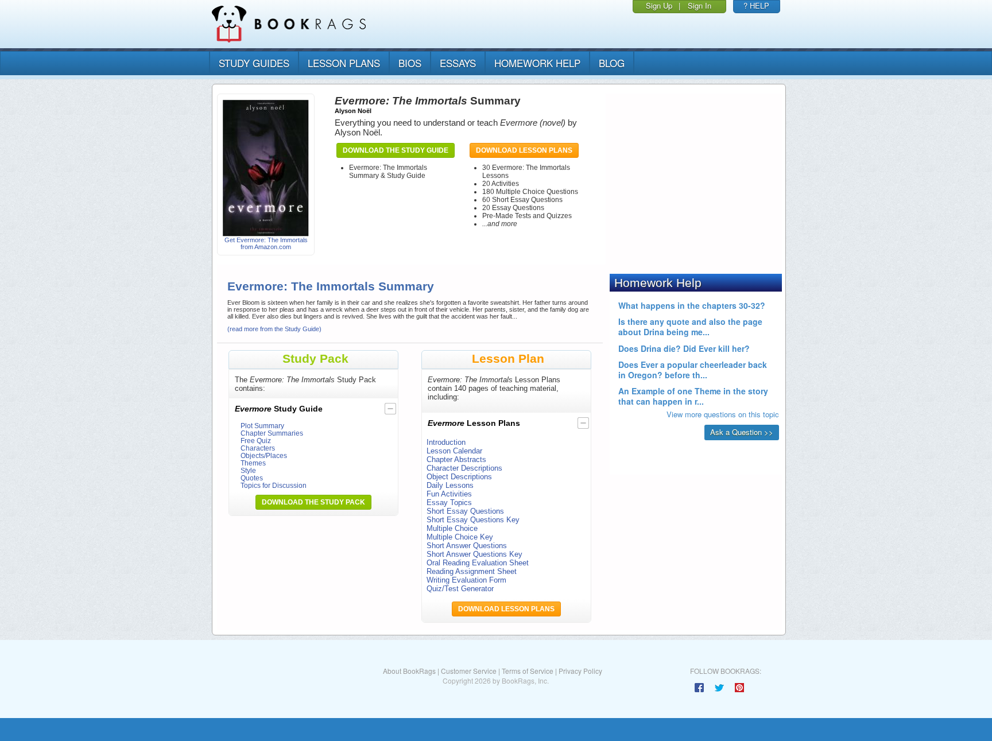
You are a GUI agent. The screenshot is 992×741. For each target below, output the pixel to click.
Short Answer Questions (467, 545)
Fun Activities (449, 494)
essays (458, 63)
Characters (258, 448)
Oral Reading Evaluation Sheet (478, 562)
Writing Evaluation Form (466, 580)
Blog (612, 63)
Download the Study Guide (395, 150)
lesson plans (344, 63)
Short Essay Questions (465, 511)
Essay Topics (449, 502)
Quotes (252, 478)
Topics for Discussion (274, 485)
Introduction (446, 442)
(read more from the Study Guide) (274, 328)
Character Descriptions (464, 468)
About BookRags (409, 671)
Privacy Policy (580, 671)
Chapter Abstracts (456, 459)
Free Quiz (256, 440)
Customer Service (469, 671)
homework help (537, 63)
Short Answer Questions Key (474, 554)
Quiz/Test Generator (460, 588)
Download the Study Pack (313, 502)
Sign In (699, 5)
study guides (254, 63)
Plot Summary (262, 425)
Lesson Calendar (454, 451)
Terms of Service (527, 671)
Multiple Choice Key (460, 537)
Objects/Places (264, 455)
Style (248, 470)
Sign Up (659, 5)
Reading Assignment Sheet (472, 571)
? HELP (756, 5)
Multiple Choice (452, 528)
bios (409, 63)
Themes (253, 463)
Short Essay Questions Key (473, 519)
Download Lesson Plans (524, 150)
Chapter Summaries (272, 433)
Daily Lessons (450, 485)
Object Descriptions (459, 476)
